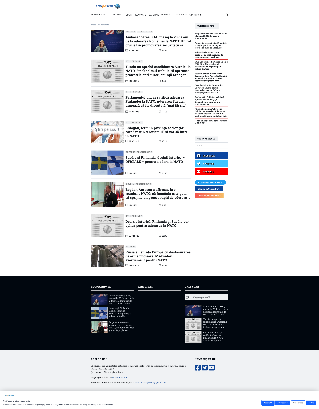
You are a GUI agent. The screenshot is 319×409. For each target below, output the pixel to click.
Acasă (93, 24)
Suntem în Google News (209, 188)
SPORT (129, 15)
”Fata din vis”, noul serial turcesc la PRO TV (211, 121)
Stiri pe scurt (134, 61)
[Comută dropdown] (106, 15)
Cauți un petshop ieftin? (209, 195)
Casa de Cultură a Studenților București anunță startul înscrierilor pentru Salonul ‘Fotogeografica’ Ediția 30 (209, 89)
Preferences (298, 403)
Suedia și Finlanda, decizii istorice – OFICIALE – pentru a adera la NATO (155, 159)
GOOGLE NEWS (119, 377)
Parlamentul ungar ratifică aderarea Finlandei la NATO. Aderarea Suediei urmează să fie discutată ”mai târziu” (155, 101)
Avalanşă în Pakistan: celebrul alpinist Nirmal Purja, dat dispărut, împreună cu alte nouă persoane (209, 101)
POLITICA (130, 32)
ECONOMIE (140, 15)
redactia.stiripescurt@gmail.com (150, 382)
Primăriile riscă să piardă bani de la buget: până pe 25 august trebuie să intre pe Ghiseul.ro (211, 45)
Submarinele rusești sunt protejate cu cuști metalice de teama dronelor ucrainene (209, 54)
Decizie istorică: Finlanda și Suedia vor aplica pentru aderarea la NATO (157, 223)
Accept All (268, 403)
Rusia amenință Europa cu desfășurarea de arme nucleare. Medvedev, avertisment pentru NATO (158, 256)
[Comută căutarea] (227, 15)
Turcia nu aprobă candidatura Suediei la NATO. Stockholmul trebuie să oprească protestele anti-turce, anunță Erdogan (158, 71)
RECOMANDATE (144, 32)
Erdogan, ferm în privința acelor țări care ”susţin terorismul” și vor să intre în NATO (156, 132)
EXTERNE (154, 15)
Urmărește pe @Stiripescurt (212, 182)
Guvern (130, 184)
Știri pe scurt (195, 15)
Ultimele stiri (205, 26)
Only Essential (282, 403)
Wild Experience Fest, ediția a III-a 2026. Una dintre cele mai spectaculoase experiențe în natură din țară (211, 65)
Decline (311, 403)
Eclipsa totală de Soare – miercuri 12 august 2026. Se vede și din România (211, 36)
